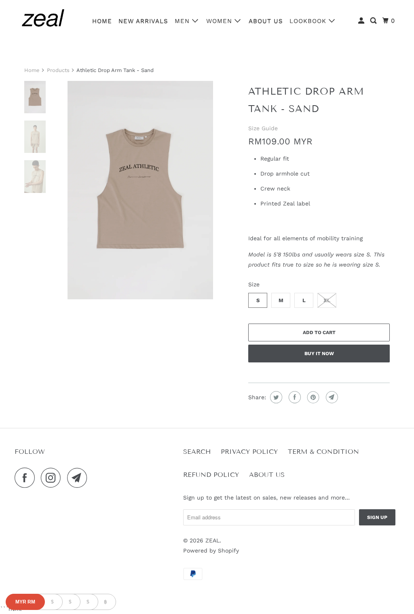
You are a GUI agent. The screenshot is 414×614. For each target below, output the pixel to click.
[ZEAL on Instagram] (53, 478)
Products (58, 70)
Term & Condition (323, 451)
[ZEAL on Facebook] (27, 478)
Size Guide (263, 128)
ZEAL (212, 540)
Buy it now (319, 353)
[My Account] (362, 20)
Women (220, 21)
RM (25, 602)
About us (266, 21)
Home (102, 21)
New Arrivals (143, 21)
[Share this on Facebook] (294, 397)
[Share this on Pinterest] (312, 397)
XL (326, 300)
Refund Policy (211, 474)
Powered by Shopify (211, 550)
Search (197, 451)
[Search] (374, 20)
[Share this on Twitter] (275, 397)
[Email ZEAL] (79, 478)
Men (183, 21)
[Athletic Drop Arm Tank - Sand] (140, 190)
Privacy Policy (249, 451)
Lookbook (309, 21)
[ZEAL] (43, 20)
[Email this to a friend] (331, 397)
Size (254, 284)
